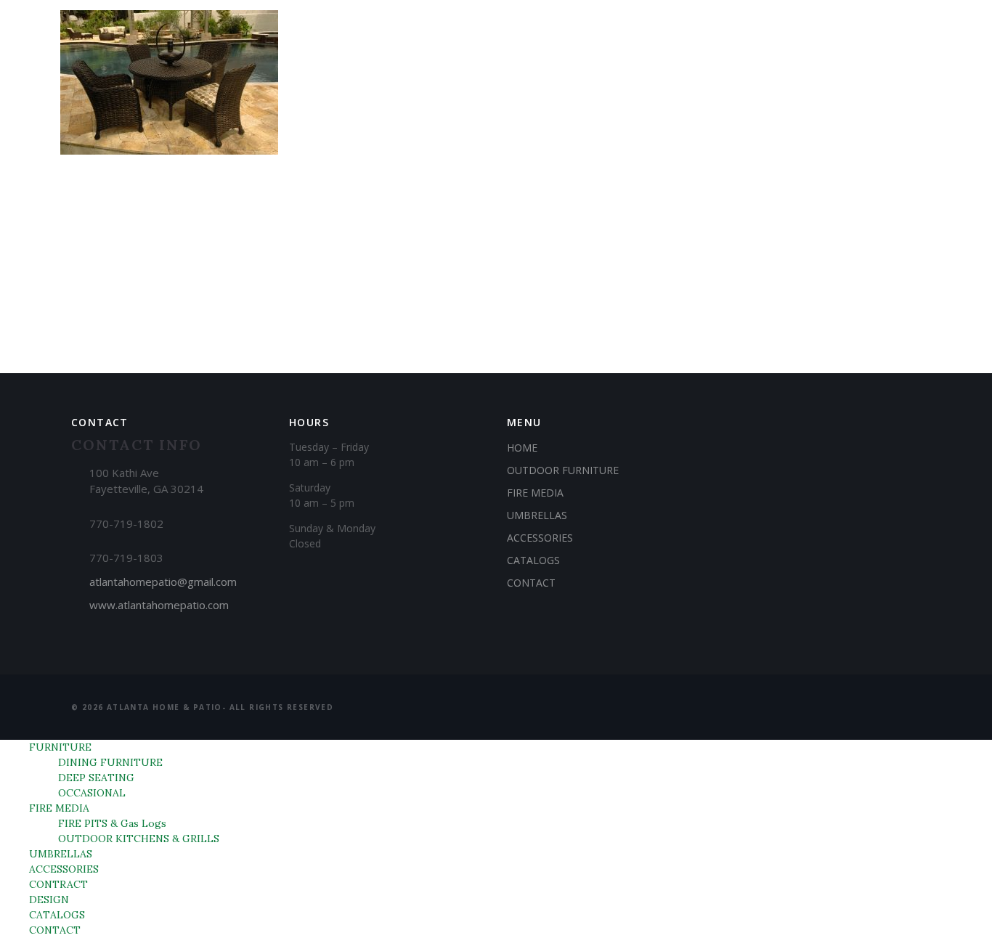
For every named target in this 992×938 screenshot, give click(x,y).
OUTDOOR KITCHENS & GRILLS (138, 838)
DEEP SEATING (96, 777)
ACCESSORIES (527, 82)
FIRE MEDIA (325, 82)
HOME (522, 447)
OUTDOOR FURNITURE (563, 470)
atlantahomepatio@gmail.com (163, 581)
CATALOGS (791, 82)
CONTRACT (627, 82)
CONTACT (878, 82)
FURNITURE (230, 82)
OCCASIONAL (92, 792)
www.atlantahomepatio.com (159, 605)
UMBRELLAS (423, 82)
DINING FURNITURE (110, 762)
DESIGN (711, 82)
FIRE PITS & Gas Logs (112, 823)
